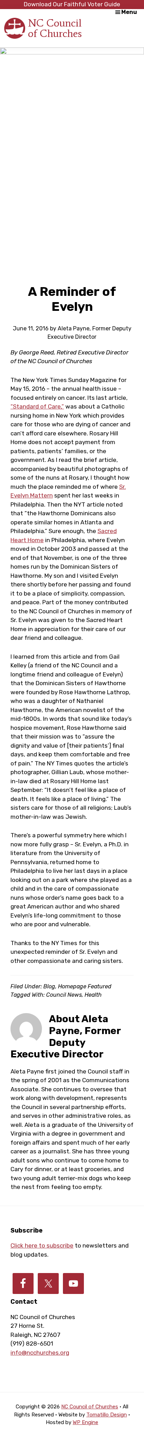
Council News (64, 994)
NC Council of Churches (55, 28)
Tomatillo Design (106, 1415)
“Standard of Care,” (37, 406)
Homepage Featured (84, 986)
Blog (49, 986)
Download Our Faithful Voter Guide (72, 4)
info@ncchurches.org (39, 1352)
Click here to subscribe (41, 1245)
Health (93, 994)
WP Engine (85, 1422)
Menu (129, 12)
